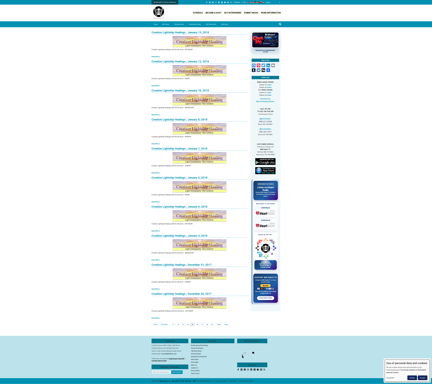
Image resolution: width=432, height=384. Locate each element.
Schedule (198, 12)
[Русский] (261, 2)
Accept (422, 378)
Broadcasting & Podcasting (199, 345)
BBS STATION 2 (265, 129)
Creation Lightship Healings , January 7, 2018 (179, 148)
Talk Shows (165, 24)
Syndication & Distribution (199, 356)
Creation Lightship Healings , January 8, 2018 (179, 119)
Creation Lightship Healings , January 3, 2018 (179, 235)
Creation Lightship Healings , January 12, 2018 (180, 61)
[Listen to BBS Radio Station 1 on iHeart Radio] (266, 213)
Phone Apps (194, 362)
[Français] (253, 2)
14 (188, 324)
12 (178, 324)
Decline (412, 378)
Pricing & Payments (197, 348)
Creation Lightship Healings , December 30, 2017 (182, 293)
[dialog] (407, 371)
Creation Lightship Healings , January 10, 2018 (180, 90)
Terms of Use (195, 373)
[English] (249, 2)
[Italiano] (257, 2)
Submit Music (251, 12)
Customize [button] (390, 378)
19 (212, 324)
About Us (194, 365)
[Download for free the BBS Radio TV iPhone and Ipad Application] (265, 170)
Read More (156, 57)
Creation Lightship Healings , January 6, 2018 (179, 206)
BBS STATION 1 (265, 119)
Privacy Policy (195, 371)
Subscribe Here (265, 298)
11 (173, 324)
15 (193, 325)
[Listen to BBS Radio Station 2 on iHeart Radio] (266, 225)
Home (156, 24)
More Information (271, 12)
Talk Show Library (196, 351)
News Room (195, 359)
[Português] (259, 2)
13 (183, 324)
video (269, 92)
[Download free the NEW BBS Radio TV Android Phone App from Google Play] (265, 161)
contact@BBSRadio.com (169, 354)
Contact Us (194, 368)
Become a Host (214, 12)
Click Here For (265, 99)
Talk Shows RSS (211, 24)
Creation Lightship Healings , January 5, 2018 (179, 177)
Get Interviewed (232, 12)
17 (202, 324)
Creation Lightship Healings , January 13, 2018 (180, 32)
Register (237, 2)
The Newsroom (179, 24)
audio (269, 85)
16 (198, 324)
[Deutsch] (255, 2)
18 (207, 324)
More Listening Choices (265, 101)
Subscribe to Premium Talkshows (165, 2)
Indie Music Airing (195, 24)
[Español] (263, 2)
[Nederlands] (251, 2)
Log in (244, 2)
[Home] (159, 13)
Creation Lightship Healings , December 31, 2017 (182, 264)
